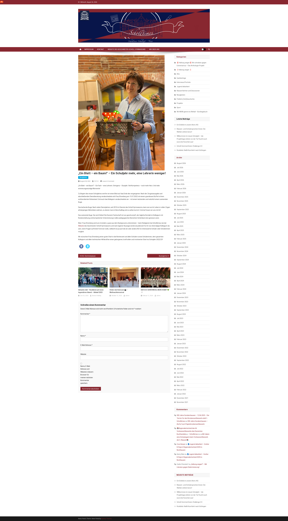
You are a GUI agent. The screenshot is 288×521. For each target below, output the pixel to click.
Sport (179, 107)
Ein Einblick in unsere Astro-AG (187, 125)
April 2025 (180, 230)
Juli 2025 (180, 218)
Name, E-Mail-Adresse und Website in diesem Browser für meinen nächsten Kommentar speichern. (86, 374)
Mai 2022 (180, 377)
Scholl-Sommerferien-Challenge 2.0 (189, 146)
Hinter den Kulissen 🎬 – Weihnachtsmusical (119, 291)
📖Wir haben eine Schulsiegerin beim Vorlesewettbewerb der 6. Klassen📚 (193, 437)
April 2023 (180, 331)
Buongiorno (163, 256)
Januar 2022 (181, 394)
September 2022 (183, 360)
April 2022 (180, 381)
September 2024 (183, 260)
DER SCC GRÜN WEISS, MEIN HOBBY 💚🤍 (155, 291)
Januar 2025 (181, 243)
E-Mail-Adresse (86, 345)
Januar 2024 (181, 293)
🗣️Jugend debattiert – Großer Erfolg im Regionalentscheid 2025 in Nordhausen (193, 447)
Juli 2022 (180, 369)
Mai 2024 (180, 276)
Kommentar (85, 314)
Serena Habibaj (96, 295)
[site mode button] (203, 49)
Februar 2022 (181, 390)
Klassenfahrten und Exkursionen (188, 91)
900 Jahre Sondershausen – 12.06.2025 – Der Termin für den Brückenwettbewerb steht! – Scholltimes (193, 418)
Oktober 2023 (181, 306)
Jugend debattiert (183, 86)
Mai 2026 (180, 176)
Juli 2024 (180, 268)
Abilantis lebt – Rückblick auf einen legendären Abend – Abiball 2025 (91, 291)
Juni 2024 (180, 272)
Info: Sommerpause (88, 256)
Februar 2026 (181, 188)
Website (81, 226)
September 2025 (183, 209)
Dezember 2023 (182, 297)
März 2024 (180, 285)
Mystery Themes (106, 518)
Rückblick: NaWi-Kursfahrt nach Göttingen (191, 150)
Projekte (180, 103)
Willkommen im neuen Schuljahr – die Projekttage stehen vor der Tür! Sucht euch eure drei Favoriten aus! (192, 139)
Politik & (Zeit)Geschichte (186, 99)
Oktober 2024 (181, 255)
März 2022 (180, 385)
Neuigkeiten (83, 177)
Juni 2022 (180, 373)
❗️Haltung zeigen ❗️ (184, 70)
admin (96, 181)
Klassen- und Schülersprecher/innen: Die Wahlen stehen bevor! (191, 130)
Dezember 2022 (182, 348)
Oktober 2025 (181, 205)
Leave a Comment (108, 181)
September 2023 (183, 310)
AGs (178, 74)
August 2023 (181, 314)
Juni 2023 (180, 323)
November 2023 (182, 302)
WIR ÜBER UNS (154, 49)
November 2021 (182, 402)
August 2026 (181, 163)
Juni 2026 (180, 172)
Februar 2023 (181, 339)
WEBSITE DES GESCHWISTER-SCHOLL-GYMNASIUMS (126, 49)
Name (83, 336)
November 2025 (182, 201)
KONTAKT (100, 49)
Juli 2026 (180, 167)
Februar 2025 (181, 239)
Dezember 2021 (182, 398)
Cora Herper (181, 444)
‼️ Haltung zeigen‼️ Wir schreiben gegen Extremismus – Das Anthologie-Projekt (191, 64)
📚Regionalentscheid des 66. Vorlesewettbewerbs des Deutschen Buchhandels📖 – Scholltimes (189, 431)
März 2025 (180, 235)
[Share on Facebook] (81, 247)
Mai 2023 (180, 327)
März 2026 (180, 184)
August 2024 (181, 264)
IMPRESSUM (88, 49)
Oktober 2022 (181, 356)
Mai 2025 (180, 226)
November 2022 (182, 352)
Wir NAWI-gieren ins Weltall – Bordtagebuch (192, 112)
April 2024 (180, 281)
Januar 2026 (181, 193)
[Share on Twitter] (88, 247)
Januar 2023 (181, 344)
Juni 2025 (180, 222)
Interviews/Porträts (184, 82)
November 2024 (182, 251)
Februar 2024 (181, 289)
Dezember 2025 (182, 197)
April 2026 (180, 180)
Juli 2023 (180, 318)
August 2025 (181, 214)
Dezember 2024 (182, 247)
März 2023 (180, 335)
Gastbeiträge (181, 78)
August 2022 (181, 364)
